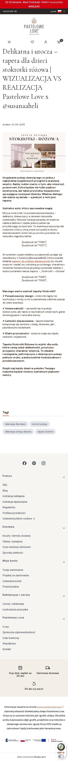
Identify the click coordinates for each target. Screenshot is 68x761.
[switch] (61, 756)
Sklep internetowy (30, 757)
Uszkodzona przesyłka (15, 609)
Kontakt (7, 649)
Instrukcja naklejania (14, 496)
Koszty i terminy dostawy (17, 535)
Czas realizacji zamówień (17, 547)
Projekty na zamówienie (16, 575)
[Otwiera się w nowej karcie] (24, 463)
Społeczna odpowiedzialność (19, 632)
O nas (6, 626)
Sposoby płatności (13, 552)
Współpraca (9, 643)
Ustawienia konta (12, 581)
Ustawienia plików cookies (18, 518)
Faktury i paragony (13, 541)
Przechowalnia (11, 586)
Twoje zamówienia (13, 569)
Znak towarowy (11, 638)
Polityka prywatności (14, 513)
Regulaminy (9, 507)
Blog (5, 490)
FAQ (5, 484)
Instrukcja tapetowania (15, 501)
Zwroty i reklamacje (13, 603)
